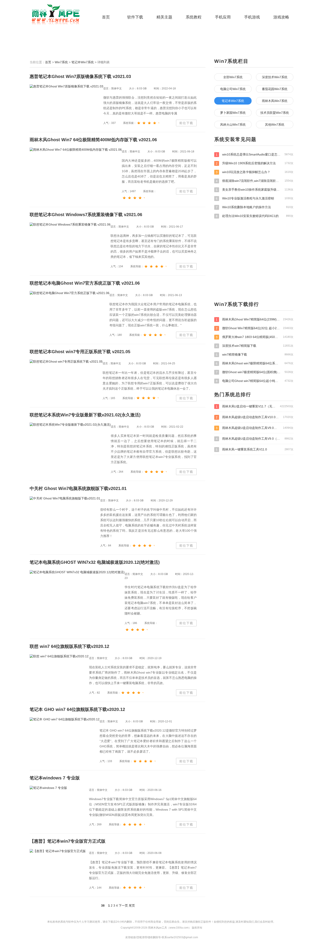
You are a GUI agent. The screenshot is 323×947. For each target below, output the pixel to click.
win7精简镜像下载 (254, 354)
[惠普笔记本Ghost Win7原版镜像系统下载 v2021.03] (66, 86)
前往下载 (186, 123)
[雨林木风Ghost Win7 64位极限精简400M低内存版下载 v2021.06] (76, 149)
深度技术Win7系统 (274, 77)
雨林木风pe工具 (57, 14)
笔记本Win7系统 (82, 62)
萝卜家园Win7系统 (233, 112)
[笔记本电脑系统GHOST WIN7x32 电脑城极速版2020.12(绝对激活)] (77, 572)
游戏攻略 (281, 17)
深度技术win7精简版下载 (254, 346)
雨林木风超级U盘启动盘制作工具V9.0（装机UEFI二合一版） (254, 439)
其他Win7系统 (274, 124)
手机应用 (223, 17)
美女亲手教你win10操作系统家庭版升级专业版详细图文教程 (254, 190)
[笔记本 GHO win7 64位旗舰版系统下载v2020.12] (65, 719)
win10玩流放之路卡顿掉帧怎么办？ (254, 172)
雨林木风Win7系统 (274, 101)
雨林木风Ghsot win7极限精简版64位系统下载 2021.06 (254, 363)
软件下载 (135, 17)
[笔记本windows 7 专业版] (48, 788)
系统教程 (193, 17)
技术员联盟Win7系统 (274, 112)
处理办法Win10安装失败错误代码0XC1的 (254, 216)
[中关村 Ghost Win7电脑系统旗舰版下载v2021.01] (65, 498)
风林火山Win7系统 (233, 124)
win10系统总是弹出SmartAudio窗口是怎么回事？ (254, 154)
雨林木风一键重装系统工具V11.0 (254, 449)
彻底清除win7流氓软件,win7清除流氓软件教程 (254, 181)
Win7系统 (61, 62)
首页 (106, 17)
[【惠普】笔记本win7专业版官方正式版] (58, 851)
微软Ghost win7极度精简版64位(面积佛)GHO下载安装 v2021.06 (254, 372)
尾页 (132, 905)
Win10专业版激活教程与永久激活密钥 (254, 198)
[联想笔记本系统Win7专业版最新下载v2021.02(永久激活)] (70, 425)
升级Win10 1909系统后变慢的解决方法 (254, 163)
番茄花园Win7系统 (274, 89)
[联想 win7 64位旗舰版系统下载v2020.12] (59, 656)
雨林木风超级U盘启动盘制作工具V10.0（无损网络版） (254, 417)
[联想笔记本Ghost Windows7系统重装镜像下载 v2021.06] (70, 224)
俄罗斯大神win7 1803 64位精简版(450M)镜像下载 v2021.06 (254, 337)
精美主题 (164, 17)
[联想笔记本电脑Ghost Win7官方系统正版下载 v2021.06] (69, 293)
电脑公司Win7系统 (233, 89)
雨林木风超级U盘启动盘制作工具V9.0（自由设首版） (254, 428)
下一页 (123, 905)
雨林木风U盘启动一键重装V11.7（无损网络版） (254, 406)
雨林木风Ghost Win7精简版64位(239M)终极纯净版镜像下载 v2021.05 (254, 319)
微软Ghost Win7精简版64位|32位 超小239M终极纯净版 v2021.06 (254, 328)
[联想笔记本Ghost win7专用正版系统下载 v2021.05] (66, 361)
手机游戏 (252, 17)
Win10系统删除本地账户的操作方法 (254, 207)
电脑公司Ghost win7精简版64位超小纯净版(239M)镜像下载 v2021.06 (254, 381)
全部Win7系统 (233, 77)
